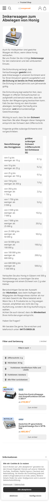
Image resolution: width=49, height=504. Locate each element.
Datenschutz (19, 484)
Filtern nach (23, 348)
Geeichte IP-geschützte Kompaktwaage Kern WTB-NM (32, 426)
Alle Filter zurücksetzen (18, 379)
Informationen (10, 457)
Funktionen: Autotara (17, 374)
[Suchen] (9, 8)
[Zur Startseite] (24, 8)
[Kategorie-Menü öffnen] (4, 8)
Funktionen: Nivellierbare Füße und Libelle (26, 368)
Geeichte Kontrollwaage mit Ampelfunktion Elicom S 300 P (32, 396)
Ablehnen (14, 496)
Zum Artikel (32, 407)
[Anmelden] (40, 8)
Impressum (8, 484)
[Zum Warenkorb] (44, 8)
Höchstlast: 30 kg (15, 363)
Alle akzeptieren (24, 489)
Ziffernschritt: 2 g (15, 358)
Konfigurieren (35, 496)
